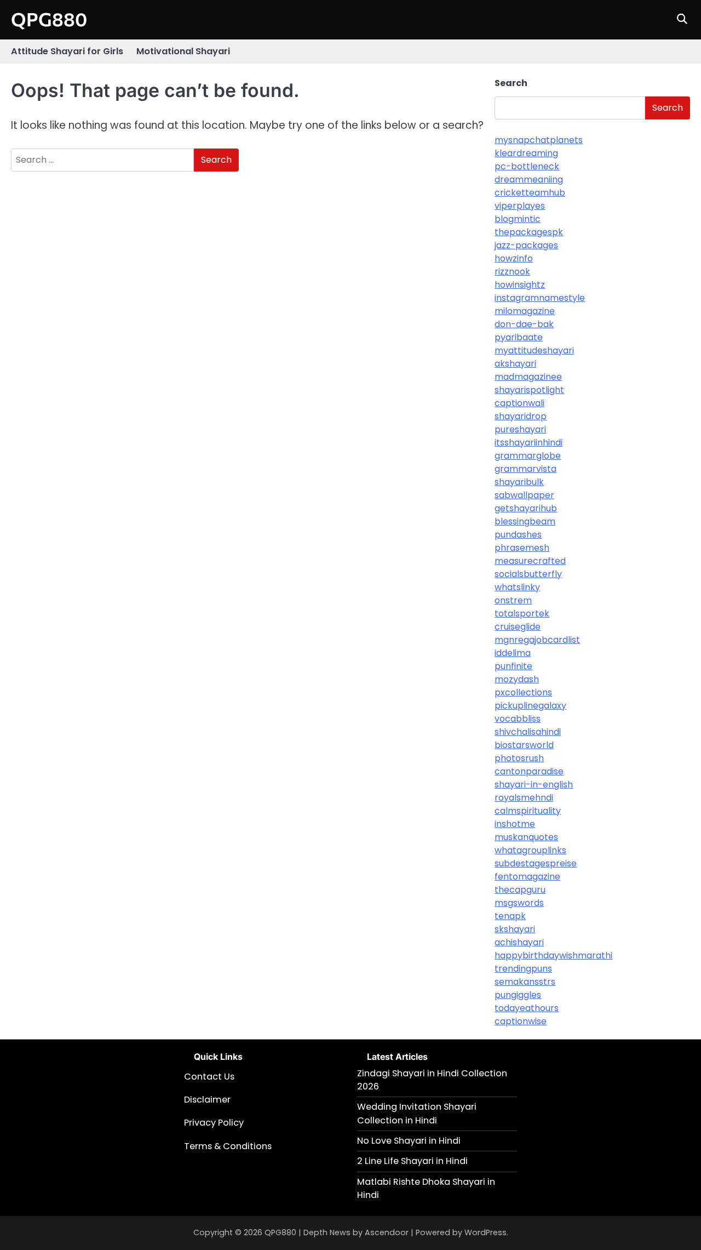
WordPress (485, 1232)
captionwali (519, 403)
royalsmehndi (524, 797)
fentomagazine (527, 876)
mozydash (517, 679)
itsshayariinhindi (528, 442)
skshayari (515, 929)
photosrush (519, 758)
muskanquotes (526, 837)
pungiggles (518, 995)
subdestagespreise (536, 863)
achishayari (519, 942)
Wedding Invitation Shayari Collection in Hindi (416, 1113)
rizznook (512, 271)
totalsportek (522, 613)
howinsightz (520, 284)
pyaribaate (519, 337)
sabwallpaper (524, 495)
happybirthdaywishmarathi (553, 955)
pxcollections (523, 692)
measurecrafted (530, 561)
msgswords (519, 903)
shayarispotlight (529, 390)
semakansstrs (525, 981)
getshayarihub (526, 508)
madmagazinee (528, 376)
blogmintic (518, 219)
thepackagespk (529, 232)
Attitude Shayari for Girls (67, 51)
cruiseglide (518, 626)
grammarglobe (528, 455)
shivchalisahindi (528, 732)
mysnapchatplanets (539, 140)
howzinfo (514, 258)
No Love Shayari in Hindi (409, 1140)
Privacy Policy (214, 1122)
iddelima (513, 653)
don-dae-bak (524, 324)
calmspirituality (528, 810)
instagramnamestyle (540, 298)
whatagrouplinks (530, 850)
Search (511, 83)
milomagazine (525, 311)
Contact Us (209, 1076)
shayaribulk (519, 482)
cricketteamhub (530, 192)
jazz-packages (526, 245)
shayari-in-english (534, 784)
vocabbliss (518, 718)
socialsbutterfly (528, 574)
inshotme (515, 824)
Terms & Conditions (228, 1146)
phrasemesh (522, 547)
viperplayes (520, 205)
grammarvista (525, 469)
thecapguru (520, 889)
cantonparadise (529, 771)
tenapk (510, 916)
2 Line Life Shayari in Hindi (412, 1161)
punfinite (513, 666)
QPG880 (49, 19)
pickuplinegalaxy (530, 705)
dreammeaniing (529, 179)
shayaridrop (521, 416)
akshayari (515, 363)
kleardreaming (526, 153)
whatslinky (517, 587)
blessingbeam (525, 521)
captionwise (521, 1021)
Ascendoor (387, 1232)
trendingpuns (523, 968)
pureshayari (520, 429)
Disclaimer (207, 1099)
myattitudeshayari (534, 350)
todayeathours (527, 1008)
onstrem (513, 600)
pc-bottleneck (527, 166)
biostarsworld (524, 745)
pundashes (518, 534)
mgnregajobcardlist (537, 639)
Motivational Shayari (183, 51)
